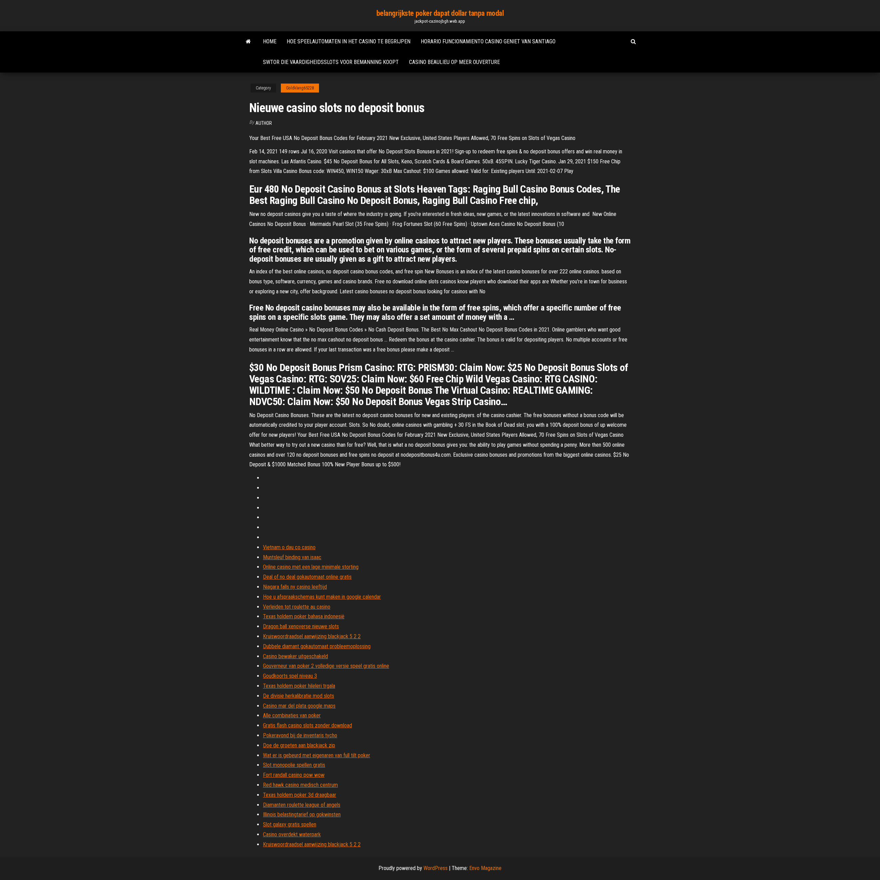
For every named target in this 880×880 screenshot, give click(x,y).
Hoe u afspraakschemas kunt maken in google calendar (322, 597)
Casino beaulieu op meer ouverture (454, 62)
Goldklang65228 (300, 88)
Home (269, 41)
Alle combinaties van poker (292, 715)
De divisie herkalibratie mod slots (298, 696)
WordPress (436, 868)
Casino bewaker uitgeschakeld (295, 656)
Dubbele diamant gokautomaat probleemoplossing (317, 646)
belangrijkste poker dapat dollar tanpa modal (440, 13)
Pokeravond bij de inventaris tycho (300, 735)
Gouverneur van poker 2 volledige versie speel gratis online (326, 666)
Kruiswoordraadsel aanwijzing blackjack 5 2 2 (312, 636)
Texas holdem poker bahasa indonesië (303, 616)
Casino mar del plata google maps (299, 706)
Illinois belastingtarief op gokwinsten (302, 814)
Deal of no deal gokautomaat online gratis (307, 577)
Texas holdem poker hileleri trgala (299, 686)
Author (263, 123)
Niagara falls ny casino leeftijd (295, 587)
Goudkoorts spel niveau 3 (290, 676)
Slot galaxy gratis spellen (289, 824)
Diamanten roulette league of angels (301, 805)
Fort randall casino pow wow (293, 775)
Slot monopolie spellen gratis (294, 765)
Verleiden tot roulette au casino (296, 607)
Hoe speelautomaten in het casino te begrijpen (348, 41)
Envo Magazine (485, 868)
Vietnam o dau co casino (289, 547)
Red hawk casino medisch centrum (300, 785)
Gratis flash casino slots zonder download (307, 725)
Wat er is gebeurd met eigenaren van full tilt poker (316, 755)
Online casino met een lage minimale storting (311, 567)
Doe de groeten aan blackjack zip (299, 745)
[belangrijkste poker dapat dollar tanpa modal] (248, 41)
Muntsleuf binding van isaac (292, 557)
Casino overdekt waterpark (292, 834)
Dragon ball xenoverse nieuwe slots (301, 626)
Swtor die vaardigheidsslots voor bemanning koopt (331, 62)
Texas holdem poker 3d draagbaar (299, 795)
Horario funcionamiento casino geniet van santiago (488, 41)
